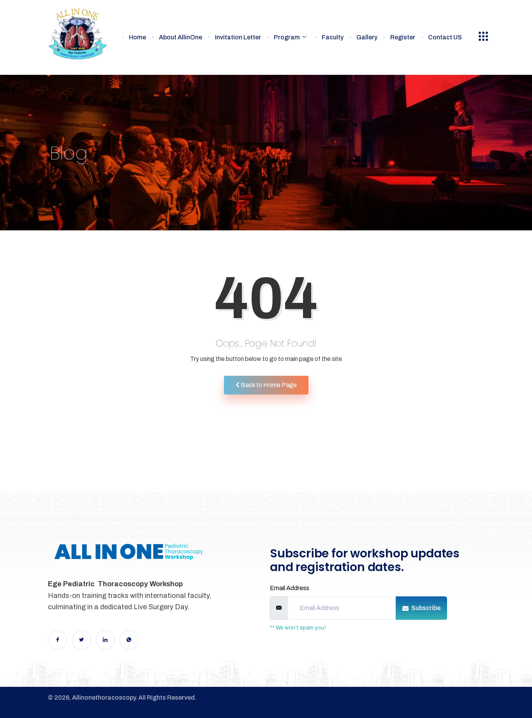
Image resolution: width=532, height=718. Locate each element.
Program (287, 37)
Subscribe (425, 608)
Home (137, 37)
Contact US (445, 37)
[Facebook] (57, 640)
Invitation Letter (238, 37)
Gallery (366, 37)
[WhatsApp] (129, 640)
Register (402, 37)
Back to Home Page (268, 385)
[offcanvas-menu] (483, 37)
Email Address (289, 588)
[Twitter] (81, 640)
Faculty (333, 37)
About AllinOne (180, 37)
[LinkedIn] (105, 640)
